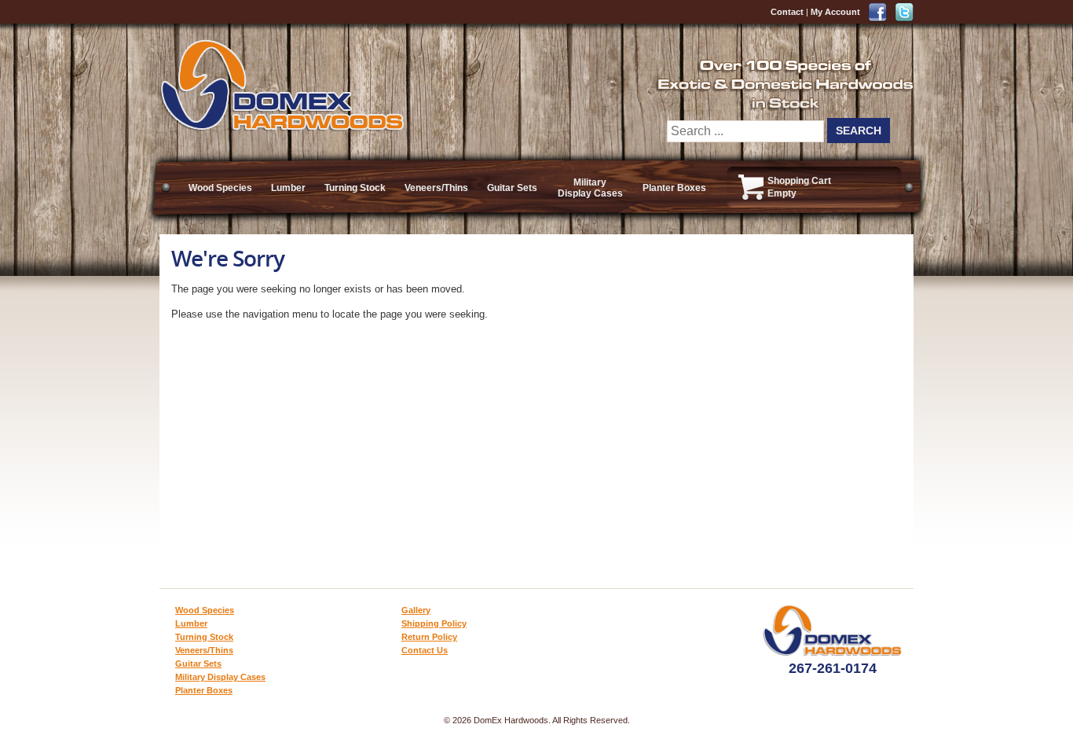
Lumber (288, 187)
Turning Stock (355, 187)
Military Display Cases (590, 188)
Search (858, 130)
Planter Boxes (674, 187)
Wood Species (220, 187)
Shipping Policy (434, 623)
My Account (835, 12)
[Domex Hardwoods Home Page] (281, 127)
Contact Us (424, 650)
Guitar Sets (512, 187)
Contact (787, 12)
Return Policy (429, 637)
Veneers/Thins (436, 187)
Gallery (415, 610)
